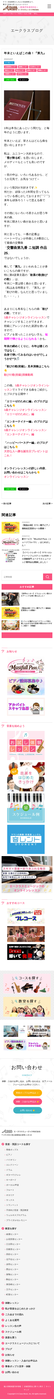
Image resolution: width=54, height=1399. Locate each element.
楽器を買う (11, 1337)
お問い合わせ (12, 1372)
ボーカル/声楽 (12, 1185)
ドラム (9, 1170)
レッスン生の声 (13, 1326)
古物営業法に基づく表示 (33, 1386)
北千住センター (22, 74)
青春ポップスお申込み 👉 (27, 1093)
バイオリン (11, 1160)
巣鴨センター (42, 70)
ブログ (8, 1349)
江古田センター (35, 67)
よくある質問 (12, 1320)
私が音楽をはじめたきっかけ (20, 1308)
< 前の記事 (6, 503)
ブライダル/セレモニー (16, 1220)
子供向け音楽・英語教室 (17, 1210)
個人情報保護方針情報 (12, 1386)
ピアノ (9, 1155)
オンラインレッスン (16, 476)
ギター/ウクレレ (13, 1175)
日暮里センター (10, 74)
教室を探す (11, 1228)
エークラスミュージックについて (22, 1343)
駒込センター (12, 1279)
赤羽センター (31, 70)
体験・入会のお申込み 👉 (27, 1101)
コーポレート (9, 62)
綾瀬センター (23, 67)
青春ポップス (12, 1150)
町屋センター (12, 1294)
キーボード (11, 1180)
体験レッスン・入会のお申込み (21, 1360)
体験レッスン (12, 1303)
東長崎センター (13, 1284)
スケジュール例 (13, 1332)
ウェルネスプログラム (16, 1215)
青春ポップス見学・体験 (18, 1366)
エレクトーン (12, 1165)
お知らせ (9, 1355)
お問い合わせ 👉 (27, 1110)
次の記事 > (47, 503)
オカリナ (10, 1195)
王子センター (12, 1289)
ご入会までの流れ (14, 1314)
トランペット (12, 1205)
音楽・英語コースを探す (18, 1144)
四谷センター (9, 70)
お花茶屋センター (10, 67)
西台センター (20, 70)
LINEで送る (10, 80)
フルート (10, 1190)
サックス (10, 1200)
